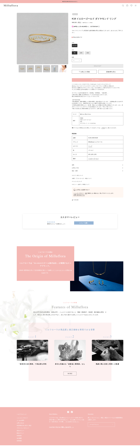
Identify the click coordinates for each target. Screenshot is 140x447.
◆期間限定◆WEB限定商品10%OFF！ (70, 1)
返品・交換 (75, 170)
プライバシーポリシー (23, 428)
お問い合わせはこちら (79, 195)
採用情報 (19, 440)
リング (90, 146)
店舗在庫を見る (111, 72)
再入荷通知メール (97, 80)
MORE (70, 373)
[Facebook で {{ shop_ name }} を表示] (72, 412)
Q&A (86, 193)
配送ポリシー (20, 433)
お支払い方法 (75, 168)
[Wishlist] (131, 5)
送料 (73, 165)
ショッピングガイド (78, 193)
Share (76, 200)
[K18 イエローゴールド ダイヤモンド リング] (22, 68)
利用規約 (19, 435)
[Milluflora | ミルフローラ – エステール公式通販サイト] (11, 5)
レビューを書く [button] (83, 223)
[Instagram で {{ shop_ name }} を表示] (68, 412)
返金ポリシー (20, 430)
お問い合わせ (20, 423)
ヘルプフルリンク (21, 414)
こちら (103, 127)
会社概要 (19, 438)
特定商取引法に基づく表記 (24, 425)
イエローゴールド (93, 158)
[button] (123, 5)
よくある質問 (20, 420)
